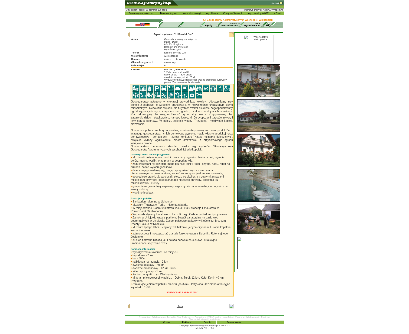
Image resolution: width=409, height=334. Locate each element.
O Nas (166, 322)
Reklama (186, 322)
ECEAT (210, 317)
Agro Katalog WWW (258, 13)
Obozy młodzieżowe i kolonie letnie (204, 319)
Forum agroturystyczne (141, 13)
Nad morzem (188, 317)
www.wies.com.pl (192, 13)
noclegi (218, 317)
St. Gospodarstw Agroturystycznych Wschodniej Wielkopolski (238, 20)
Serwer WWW (234, 322)
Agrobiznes (212, 13)
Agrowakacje (200, 317)
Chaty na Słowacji (232, 13)
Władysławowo (159, 317)
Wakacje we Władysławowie (247, 317)
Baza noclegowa (168, 13)
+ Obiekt (278, 13)
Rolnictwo (265, 317)
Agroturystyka (145, 317)
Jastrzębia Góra (174, 317)
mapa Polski (228, 317)
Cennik (207, 322)
